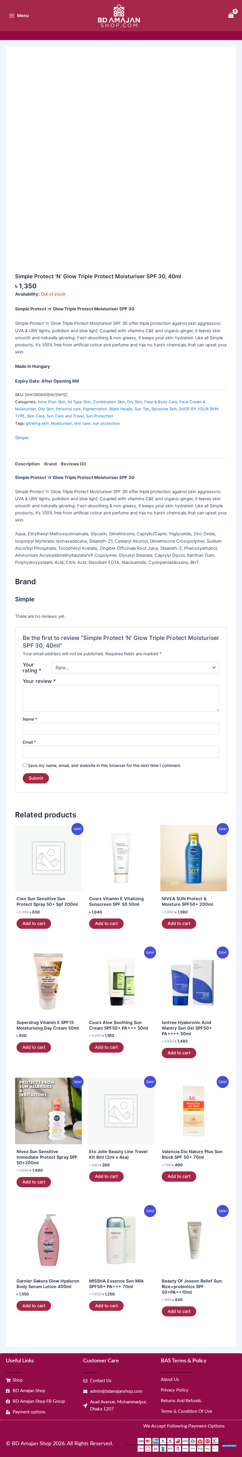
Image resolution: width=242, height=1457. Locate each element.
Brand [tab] (50, 464)
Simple (21, 437)
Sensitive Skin (164, 408)
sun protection (106, 423)
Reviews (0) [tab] (73, 464)
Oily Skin (46, 408)
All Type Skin (79, 401)
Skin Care (36, 416)
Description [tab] (27, 464)
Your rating (32, 668)
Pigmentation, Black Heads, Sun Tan (116, 408)
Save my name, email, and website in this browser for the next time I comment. (104, 765)
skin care (82, 423)
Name (30, 719)
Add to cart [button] (33, 923)
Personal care (68, 408)
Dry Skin (134, 401)
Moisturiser (61, 423)
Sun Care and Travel (65, 416)
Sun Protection (99, 416)
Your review (39, 681)
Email (29, 742)
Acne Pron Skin (51, 401)
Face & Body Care (160, 401)
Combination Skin (109, 401)
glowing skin (37, 423)
